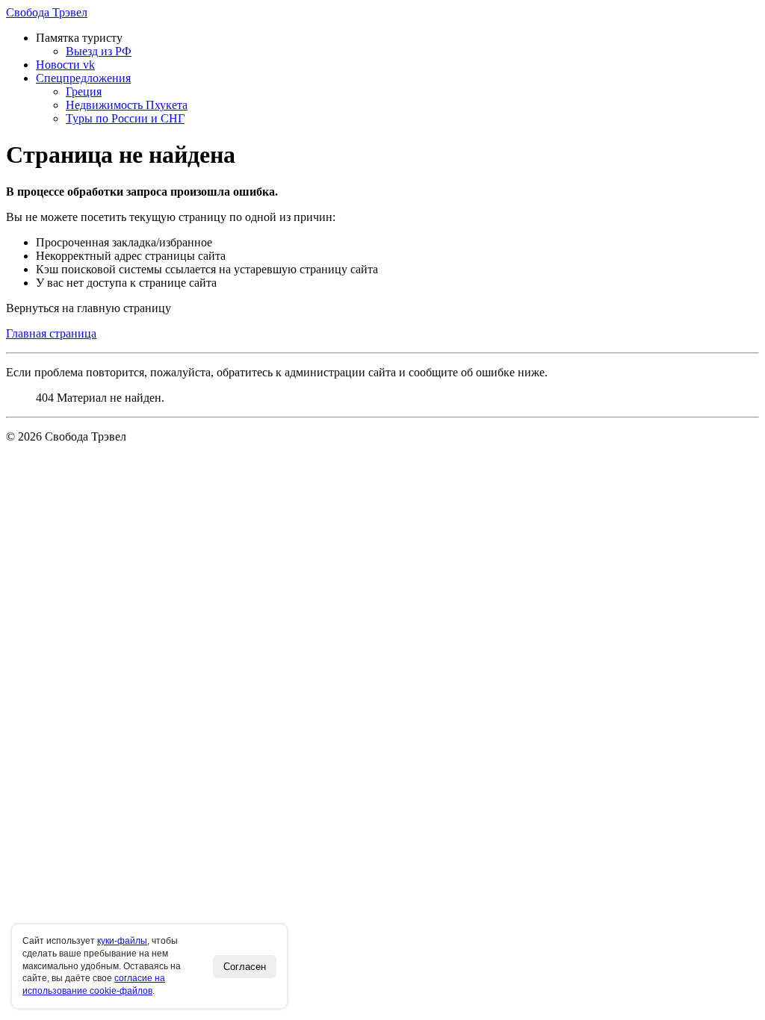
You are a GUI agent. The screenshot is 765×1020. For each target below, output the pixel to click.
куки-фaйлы (122, 941)
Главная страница (51, 333)
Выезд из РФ (98, 51)
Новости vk (65, 64)
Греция (84, 91)
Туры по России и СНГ (125, 118)
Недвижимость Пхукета (127, 105)
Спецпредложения (83, 78)
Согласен (244, 966)
